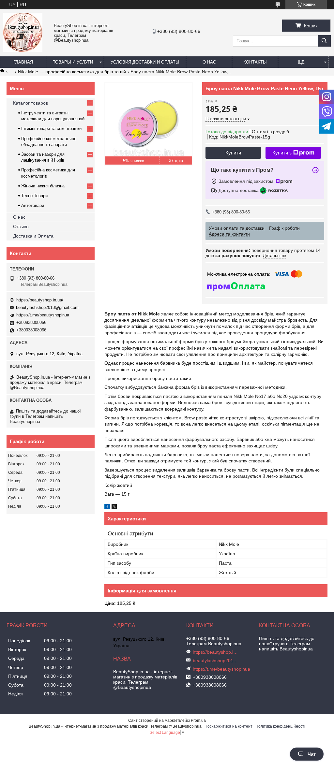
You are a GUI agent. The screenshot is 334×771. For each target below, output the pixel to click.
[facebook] (107, 507)
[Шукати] (324, 41)
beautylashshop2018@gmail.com (47, 307)
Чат (312, 754)
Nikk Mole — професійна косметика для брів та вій (72, 71)
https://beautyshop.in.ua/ (39, 300)
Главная (23, 62)
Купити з (282, 152)
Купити (233, 152)
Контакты (255, 62)
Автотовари (32, 205)
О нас (209, 62)
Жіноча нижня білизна (43, 185)
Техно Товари (34, 195)
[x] (114, 507)
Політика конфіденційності (280, 726)
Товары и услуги (73, 62)
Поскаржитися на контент (228, 726)
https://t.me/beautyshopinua (42, 315)
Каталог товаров (30, 103)
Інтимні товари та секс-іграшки (51, 128)
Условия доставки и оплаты (145, 62)
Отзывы (21, 226)
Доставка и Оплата (33, 236)
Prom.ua (198, 720)
